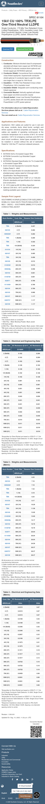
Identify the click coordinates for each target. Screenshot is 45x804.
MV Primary (23, 10)
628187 (7, 253)
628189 (7, 261)
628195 (7, 292)
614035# (7, 265)
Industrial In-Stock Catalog (10, 776)
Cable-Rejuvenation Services (29, 115)
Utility (3, 757)
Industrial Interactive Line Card (12, 774)
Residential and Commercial (11, 760)
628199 (7, 304)
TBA (7, 226)
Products (4, 10)
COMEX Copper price (9, 772)
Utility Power (13, 10)
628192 (7, 273)
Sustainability (6, 764)
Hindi (3, 798)
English (4, 793)
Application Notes (7, 770)
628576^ (7, 300)
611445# (7, 284)
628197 (7, 296)
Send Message (25, 796)
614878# (7, 277)
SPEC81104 (32, 10)
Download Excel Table (25, 49)
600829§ (7, 269)
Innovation (5, 762)
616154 (7, 249)
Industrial (5, 755)
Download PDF (8, 49)
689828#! (7, 234)
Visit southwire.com (8, 749)
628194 (7, 288)
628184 (7, 230)
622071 (7, 281)
